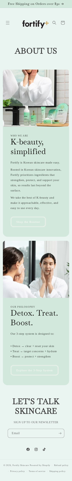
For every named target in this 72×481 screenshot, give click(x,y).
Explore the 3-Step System (34, 370)
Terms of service (37, 471)
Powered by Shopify (40, 465)
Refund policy (61, 465)
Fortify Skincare (20, 465)
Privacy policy (17, 471)
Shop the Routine (28, 221)
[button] (7, 23)
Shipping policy (57, 471)
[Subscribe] (60, 433)
